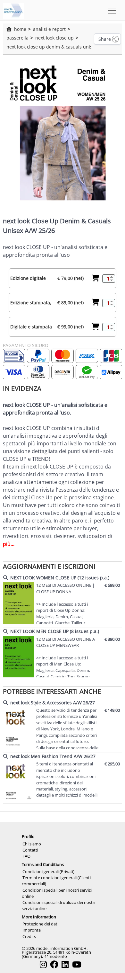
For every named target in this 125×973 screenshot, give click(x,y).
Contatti (30, 850)
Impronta (31, 930)
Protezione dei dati (40, 924)
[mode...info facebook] (54, 964)
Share (104, 39)
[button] (110, 10)
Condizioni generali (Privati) (48, 871)
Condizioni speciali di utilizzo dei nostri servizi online (58, 905)
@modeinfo (56, 956)
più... (8, 544)
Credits (29, 936)
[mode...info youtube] (76, 964)
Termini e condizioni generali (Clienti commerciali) (56, 881)
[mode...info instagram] (43, 964)
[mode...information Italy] (13, 10)
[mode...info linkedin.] (65, 964)
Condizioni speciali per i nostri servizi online (57, 893)
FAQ (26, 856)
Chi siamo (31, 844)
